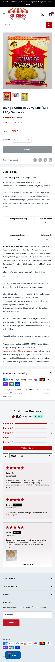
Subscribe (11, 622)
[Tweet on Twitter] (45, 160)
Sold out (27, 149)
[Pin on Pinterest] (40, 160)
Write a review (27, 448)
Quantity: (6, 140)
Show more (26, 564)
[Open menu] (4, 14)
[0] (50, 14)
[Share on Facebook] (35, 160)
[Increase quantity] (29, 139)
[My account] (42, 14)
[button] (8, 118)
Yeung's (6, 123)
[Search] (49, 25)
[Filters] (5, 455)
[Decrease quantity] (14, 139)
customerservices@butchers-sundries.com (21, 351)
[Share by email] (50, 160)
